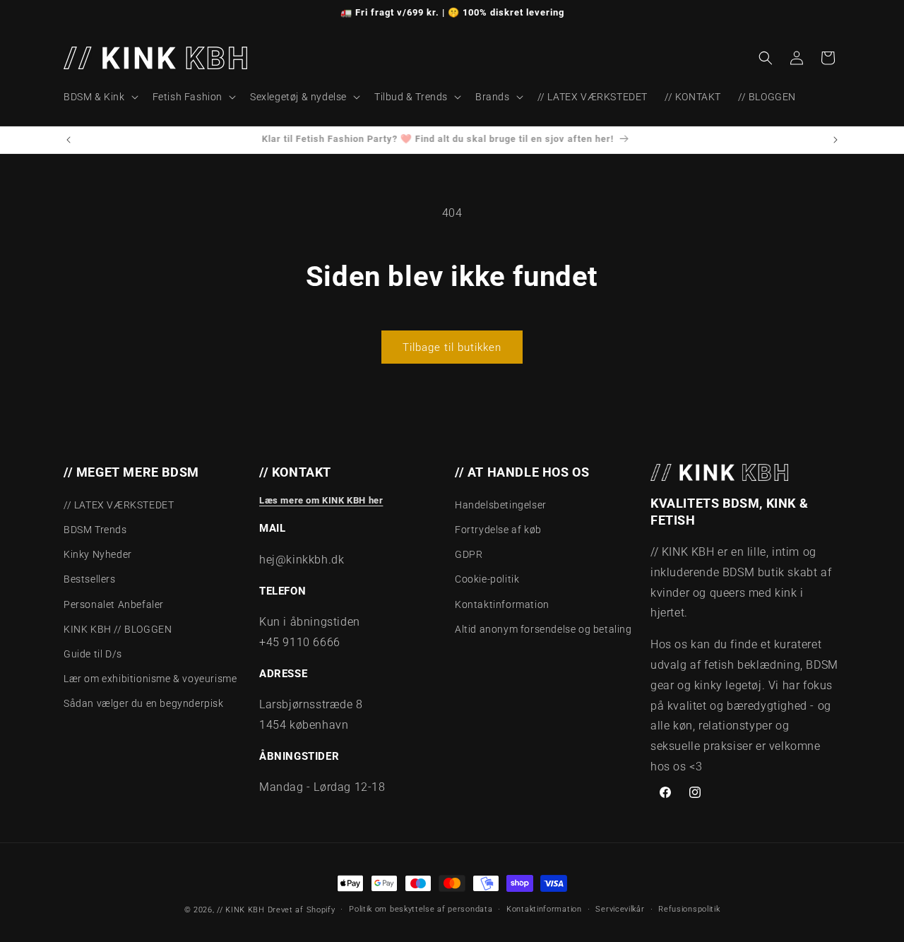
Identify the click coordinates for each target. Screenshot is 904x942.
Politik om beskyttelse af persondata (420, 909)
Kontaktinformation (502, 604)
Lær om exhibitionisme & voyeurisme (150, 678)
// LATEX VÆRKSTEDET (119, 505)
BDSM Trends (95, 529)
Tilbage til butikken (452, 347)
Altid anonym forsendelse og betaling (543, 629)
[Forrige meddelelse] (68, 139)
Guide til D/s (93, 654)
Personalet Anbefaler (114, 604)
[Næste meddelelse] (835, 139)
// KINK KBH (241, 909)
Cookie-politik (487, 579)
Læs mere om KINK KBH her (321, 500)
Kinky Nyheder (98, 554)
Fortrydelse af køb (498, 529)
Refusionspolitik (689, 909)
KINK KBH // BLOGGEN (118, 629)
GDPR (468, 554)
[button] (99, 97)
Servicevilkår (619, 909)
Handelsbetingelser (501, 505)
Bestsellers (90, 579)
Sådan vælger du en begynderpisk (144, 703)
